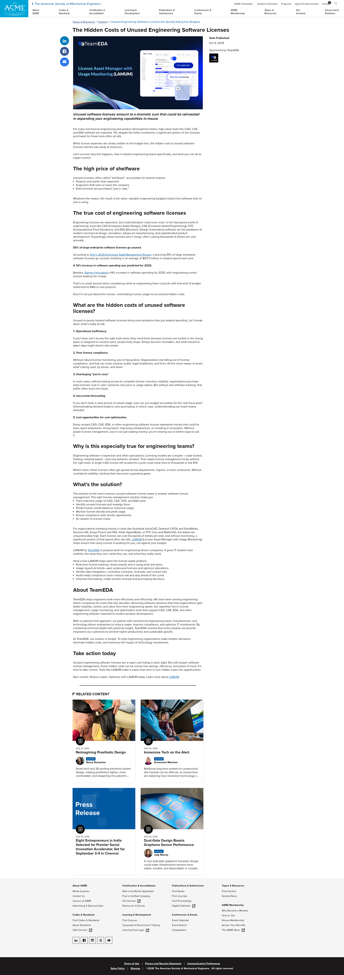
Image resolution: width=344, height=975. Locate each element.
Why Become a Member (235, 910)
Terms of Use (131, 964)
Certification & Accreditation (139, 885)
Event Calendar (180, 920)
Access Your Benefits (233, 925)
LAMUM (137, 539)
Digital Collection (181, 905)
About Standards (82, 925)
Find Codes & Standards (86, 920)
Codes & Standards (84, 914)
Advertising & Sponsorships (88, 905)
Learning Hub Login (133, 930)
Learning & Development (136, 914)
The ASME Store (231, 930)
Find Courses (129, 920)
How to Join (228, 915)
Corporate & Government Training (141, 925)
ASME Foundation (243, 4)
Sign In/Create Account (306, 4)
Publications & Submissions (188, 885)
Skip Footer (7, 880)
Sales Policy (118, 968)
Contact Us (79, 896)
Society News (229, 896)
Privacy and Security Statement (163, 964)
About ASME (80, 885)
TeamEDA (94, 550)
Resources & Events (133, 905)
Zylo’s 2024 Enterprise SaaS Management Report (120, 255)
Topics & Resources (84, 22)
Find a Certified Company (136, 896)
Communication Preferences (203, 964)
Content (103, 22)
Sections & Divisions (267, 4)
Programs (286, 4)
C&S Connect (80, 930)
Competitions (179, 930)
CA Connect (129, 900)
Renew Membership (233, 920)
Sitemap (135, 968)
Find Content (229, 891)
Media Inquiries (81, 891)
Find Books (178, 891)
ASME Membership (233, 905)
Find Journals (179, 896)
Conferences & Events (184, 914)
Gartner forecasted (96, 272)
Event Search (179, 925)
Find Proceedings (182, 900)
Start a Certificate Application (138, 891)
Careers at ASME (82, 900)
